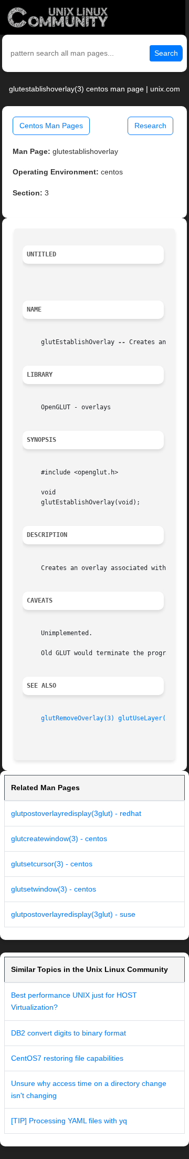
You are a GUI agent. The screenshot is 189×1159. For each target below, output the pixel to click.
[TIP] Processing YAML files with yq (69, 1120)
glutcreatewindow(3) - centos (59, 838)
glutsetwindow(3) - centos (53, 889)
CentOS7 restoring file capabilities (67, 1058)
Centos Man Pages (51, 125)
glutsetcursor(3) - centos (51, 864)
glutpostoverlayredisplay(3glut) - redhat (76, 813)
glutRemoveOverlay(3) (77, 718)
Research (150, 125)
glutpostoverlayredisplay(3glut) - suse (73, 914)
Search (166, 53)
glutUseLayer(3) (145, 718)
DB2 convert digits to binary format (68, 1033)
